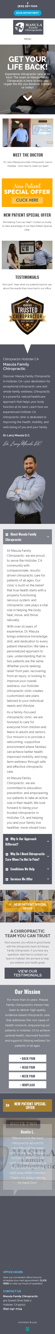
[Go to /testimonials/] (27, 283)
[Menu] (27, 1329)
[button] (27, 906)
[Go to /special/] (27, 223)
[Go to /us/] (28, 161)
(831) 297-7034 (27, 6)
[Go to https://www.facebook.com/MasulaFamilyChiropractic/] (27, 4)
